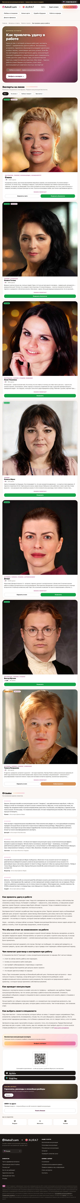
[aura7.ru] (26, 7)
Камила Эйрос (9, 479)
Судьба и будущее (40, 13)
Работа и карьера (55, 13)
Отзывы (4, 1178)
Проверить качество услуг (50, 1153)
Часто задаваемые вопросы (10, 1161)
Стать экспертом (47, 1170)
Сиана (8, 177)
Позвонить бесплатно (58, 196)
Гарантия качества (8, 1173)
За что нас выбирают (8, 1170)
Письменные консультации (50, 1148)
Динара (7, 579)
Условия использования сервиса (52, 1164)
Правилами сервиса (8, 1195)
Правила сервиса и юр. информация (53, 1167)
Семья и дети (25, 13)
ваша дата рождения (61, 1028)
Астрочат (44, 1151)
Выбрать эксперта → (16, 76)
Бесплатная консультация (50, 1142)
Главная (4, 23)
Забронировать (58, 784)
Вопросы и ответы (14, 23)
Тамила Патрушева (11, 768)
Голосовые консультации (49, 1145)
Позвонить (40, 395)
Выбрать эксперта (70, 7)
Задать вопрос (54, 7)
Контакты (45, 1173)
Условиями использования (63, 1193)
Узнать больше (40, 1110)
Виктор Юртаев (10, 678)
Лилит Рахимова (10, 380)
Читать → (9, 1095)
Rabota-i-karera (26, 23)
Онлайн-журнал (10, 1086)
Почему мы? (6, 1167)
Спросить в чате (22, 196)
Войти (43, 7)
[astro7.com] (10, 7)
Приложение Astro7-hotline (11, 1164)
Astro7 (64, 1195)
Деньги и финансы (10, 17)
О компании (45, 1161)
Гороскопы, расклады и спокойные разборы (24, 1089)
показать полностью (40, 192)
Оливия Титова (10, 280)
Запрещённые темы (8, 1175)
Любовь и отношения (10, 13)
